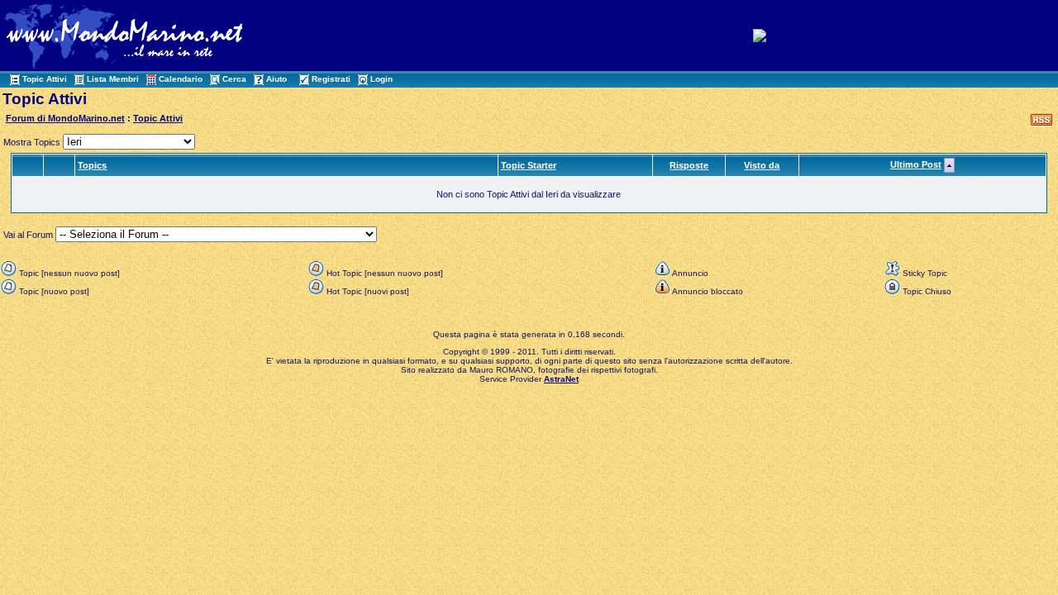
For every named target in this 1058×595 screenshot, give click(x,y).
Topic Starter (528, 165)
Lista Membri (113, 78)
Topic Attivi (44, 78)
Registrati (331, 78)
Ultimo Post (915, 164)
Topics (92, 165)
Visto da (761, 165)
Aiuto (276, 78)
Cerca (234, 78)
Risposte (689, 165)
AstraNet (561, 378)
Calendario (181, 78)
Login (381, 78)
